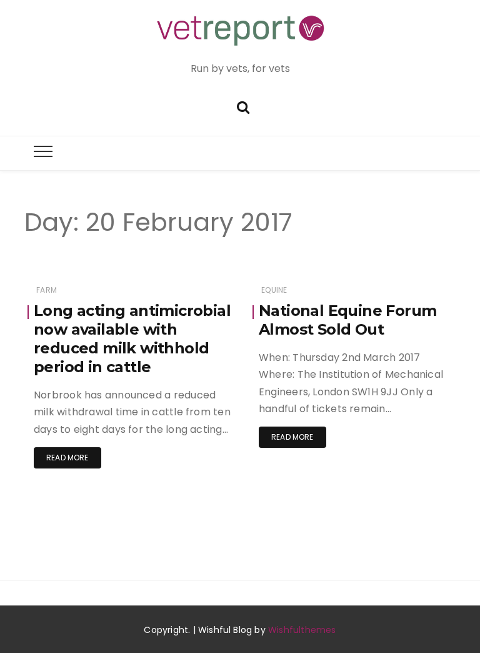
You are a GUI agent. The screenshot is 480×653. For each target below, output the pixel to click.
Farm (46, 290)
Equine (274, 290)
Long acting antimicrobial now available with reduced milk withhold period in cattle (132, 338)
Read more (67, 457)
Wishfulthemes (302, 630)
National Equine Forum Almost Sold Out (347, 319)
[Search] (243, 106)
